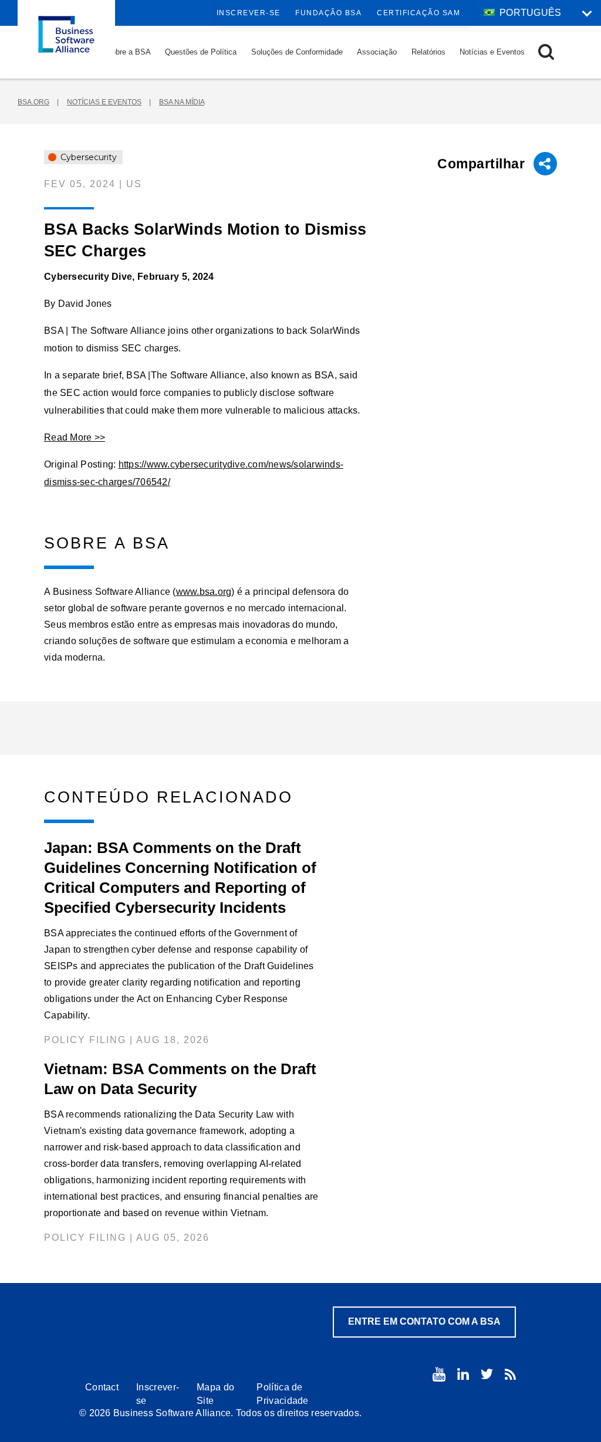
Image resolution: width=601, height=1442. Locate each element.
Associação (377, 52)
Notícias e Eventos (492, 52)
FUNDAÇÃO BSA (328, 13)
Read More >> (74, 437)
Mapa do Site (215, 1394)
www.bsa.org (204, 592)
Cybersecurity (87, 157)
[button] (546, 52)
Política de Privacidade (282, 1394)
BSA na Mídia (181, 102)
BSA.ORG (33, 102)
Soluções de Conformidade (297, 52)
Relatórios (428, 52)
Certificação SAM (418, 13)
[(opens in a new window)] (439, 1374)
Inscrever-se (249, 13)
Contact (102, 1387)
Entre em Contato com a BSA (424, 1321)
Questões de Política (201, 52)
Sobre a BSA (128, 52)
